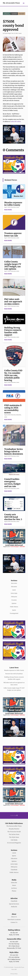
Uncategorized (14, 613)
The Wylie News (14, 837)
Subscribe (14, 882)
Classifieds (14, 869)
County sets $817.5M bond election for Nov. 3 (13, 517)
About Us (14, 917)
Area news (13, 207)
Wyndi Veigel (7, 33)
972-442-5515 (14, 955)
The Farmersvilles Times (14, 826)
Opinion (14, 603)
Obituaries (14, 596)
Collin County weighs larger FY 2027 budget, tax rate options (12, 265)
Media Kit (14, 906)
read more (8, 210)
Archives (14, 888)
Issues (14, 885)
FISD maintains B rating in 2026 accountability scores (13, 409)
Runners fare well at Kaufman (14, 673)
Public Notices (14, 606)
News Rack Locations (14, 919)
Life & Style (14, 593)
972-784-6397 (14, 942)
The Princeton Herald (14, 831)
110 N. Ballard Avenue (14, 959)
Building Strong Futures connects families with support (12, 331)
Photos (14, 891)
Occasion (14, 600)
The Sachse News (14, 834)
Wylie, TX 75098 (14, 935)
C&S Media (14, 840)
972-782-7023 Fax (14, 944)
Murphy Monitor (14, 829)
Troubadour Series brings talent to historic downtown (13, 451)
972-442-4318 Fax (14, 957)
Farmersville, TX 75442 (14, 948)
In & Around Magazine (14, 843)
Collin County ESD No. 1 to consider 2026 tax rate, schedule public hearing (13, 375)
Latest (20, 33)
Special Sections (14, 904)
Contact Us (14, 922)
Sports (14, 610)
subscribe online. (16, 121)
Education (18, 414)
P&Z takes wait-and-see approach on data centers (13, 301)
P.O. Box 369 (14, 933)
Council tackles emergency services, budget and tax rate (12, 483)
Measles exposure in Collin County (13, 203)
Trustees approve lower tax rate (13, 234)
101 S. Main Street (14, 946)
